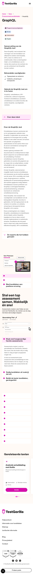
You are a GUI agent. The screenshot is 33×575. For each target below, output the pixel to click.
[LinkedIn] (20, 561)
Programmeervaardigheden (11, 16)
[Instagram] (16, 561)
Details (16, 490)
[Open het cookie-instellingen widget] (3, 571)
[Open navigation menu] (30, 3)
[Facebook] (13, 561)
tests (10, 14)
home (4, 14)
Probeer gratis (16, 570)
